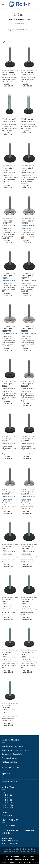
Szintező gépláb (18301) (8, 439)
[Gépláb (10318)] (29, 104)
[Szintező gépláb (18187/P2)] (29, 153)
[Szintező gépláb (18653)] (10, 584)
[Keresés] (36, 4)
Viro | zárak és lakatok (9, 758)
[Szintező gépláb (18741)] (10, 637)
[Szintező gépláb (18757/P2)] (10, 690)
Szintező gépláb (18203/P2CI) (8, 330)
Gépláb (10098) (27, 72)
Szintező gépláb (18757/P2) (8, 706)
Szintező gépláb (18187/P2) (27, 169)
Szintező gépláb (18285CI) (27, 385)
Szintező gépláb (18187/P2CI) (8, 222)
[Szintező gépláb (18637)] (10, 531)
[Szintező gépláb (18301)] (10, 423)
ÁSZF (3, 778)
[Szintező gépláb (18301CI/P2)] (29, 476)
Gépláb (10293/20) (9, 119)
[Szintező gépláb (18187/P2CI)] (10, 206)
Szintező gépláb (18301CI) (8, 492)
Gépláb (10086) (8, 72)
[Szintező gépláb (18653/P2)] (29, 584)
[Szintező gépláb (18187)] (10, 153)
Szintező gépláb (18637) (8, 547)
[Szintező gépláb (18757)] (29, 637)
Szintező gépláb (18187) (8, 169)
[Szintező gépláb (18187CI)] (29, 206)
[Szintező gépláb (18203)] (10, 261)
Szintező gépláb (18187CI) (27, 222)
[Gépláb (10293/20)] (10, 104)
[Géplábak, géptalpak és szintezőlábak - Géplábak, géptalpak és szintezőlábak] (19, 4)
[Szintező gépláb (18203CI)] (29, 314)
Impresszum (6, 774)
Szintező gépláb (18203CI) (27, 330)
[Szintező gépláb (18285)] (10, 368)
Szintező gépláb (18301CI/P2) (27, 492)
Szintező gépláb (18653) (8, 600)
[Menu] (3, 3)
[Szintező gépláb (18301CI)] (10, 476)
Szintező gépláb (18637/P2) (27, 547)
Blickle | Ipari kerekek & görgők (12, 746)
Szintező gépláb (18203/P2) (27, 277)
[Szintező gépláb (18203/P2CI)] (10, 314)
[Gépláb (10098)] (29, 57)
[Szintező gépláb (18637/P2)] (29, 531)
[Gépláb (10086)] (10, 57)
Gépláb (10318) (27, 119)
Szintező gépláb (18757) (27, 653)
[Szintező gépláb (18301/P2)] (29, 423)
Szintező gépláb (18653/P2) (27, 600)
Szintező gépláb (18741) (8, 653)
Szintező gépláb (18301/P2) (27, 439)
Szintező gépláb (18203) (8, 277)
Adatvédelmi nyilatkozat (10, 781)
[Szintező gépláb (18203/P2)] (29, 261)
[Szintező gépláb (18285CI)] (29, 368)
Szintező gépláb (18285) (8, 385)
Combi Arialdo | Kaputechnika (12, 754)
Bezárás (35, 862)
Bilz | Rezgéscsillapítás (9, 762)
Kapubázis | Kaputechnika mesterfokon (15, 750)
